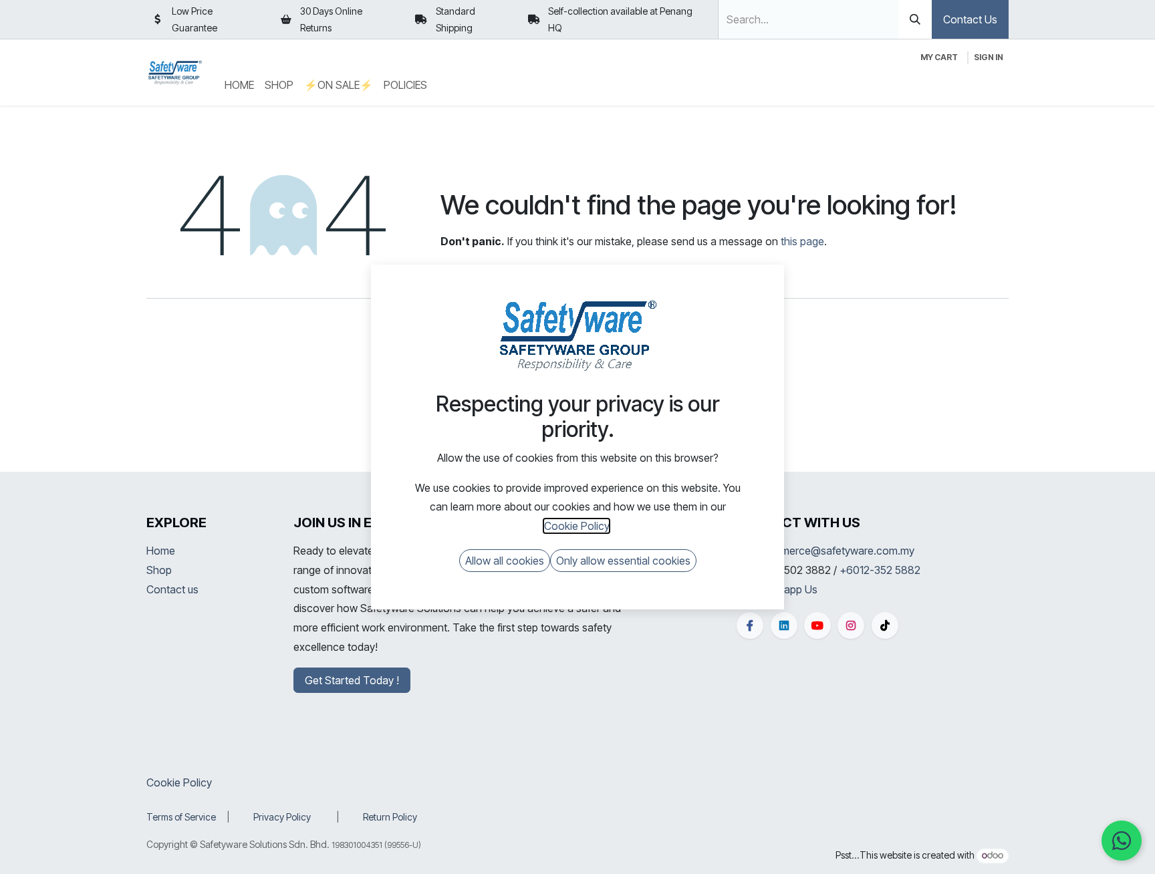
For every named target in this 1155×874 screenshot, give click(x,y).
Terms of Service (181, 817)
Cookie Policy (179, 782)
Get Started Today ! (352, 680)
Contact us (172, 589)
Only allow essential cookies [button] (623, 560)
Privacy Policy (282, 817)
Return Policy (390, 817)
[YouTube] (817, 625)
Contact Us (970, 19)
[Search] (915, 19)
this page (802, 241)
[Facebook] (750, 625)
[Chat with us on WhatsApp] (1122, 841)
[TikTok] (885, 625)
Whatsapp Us (785, 589)
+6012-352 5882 (880, 570)
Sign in (988, 57)
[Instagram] (851, 625)
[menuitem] (239, 85)
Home (160, 550)
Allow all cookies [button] (504, 560)
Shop (159, 570)
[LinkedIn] (784, 625)
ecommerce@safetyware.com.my (833, 550)
